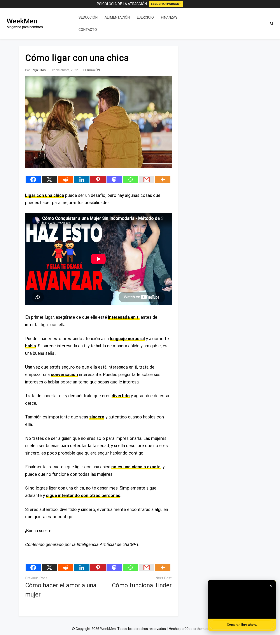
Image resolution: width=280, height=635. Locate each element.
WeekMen (22, 21)
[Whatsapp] (130, 179)
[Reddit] (65, 179)
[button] (271, 23)
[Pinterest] (98, 179)
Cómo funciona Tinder (142, 585)
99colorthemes (196, 629)
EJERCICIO (145, 17)
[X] (49, 179)
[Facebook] (33, 179)
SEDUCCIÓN (88, 17)
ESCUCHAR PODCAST (166, 3)
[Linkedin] (81, 179)
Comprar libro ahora (242, 624)
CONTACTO (88, 30)
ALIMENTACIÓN (117, 17)
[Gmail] (146, 179)
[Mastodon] (114, 179)
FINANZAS (169, 17)
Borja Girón (38, 70)
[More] (162, 179)
